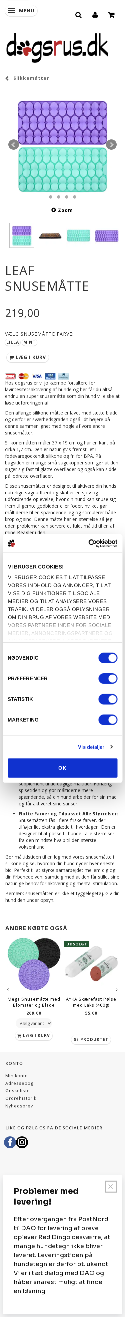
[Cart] (112, 14)
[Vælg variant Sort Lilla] (34, 1023)
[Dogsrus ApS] (57, 47)
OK (62, 768)
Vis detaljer (91, 746)
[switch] (107, 678)
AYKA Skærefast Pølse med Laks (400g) (91, 1002)
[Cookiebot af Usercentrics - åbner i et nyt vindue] (89, 543)
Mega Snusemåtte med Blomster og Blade (34, 1002)
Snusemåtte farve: (39, 334)
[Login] (95, 14)
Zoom (65, 210)
